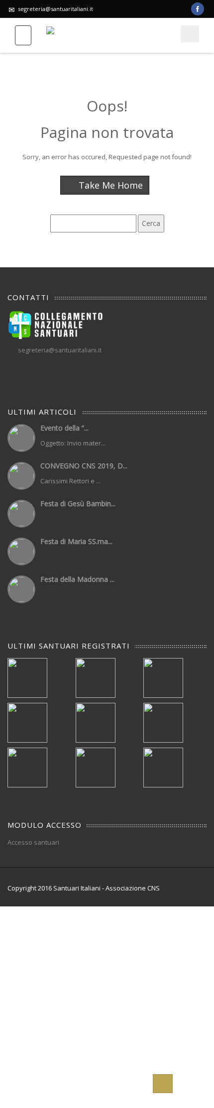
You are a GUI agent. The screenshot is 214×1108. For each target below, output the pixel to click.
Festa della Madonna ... (77, 579)
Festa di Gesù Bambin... (77, 503)
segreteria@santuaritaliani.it (55, 8)
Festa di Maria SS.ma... (76, 541)
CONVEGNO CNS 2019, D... (83, 465)
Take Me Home (109, 185)
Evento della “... (64, 428)
